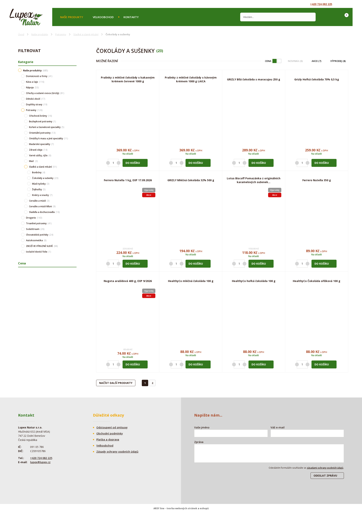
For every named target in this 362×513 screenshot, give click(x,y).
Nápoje (32, 87)
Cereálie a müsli (39, 200)
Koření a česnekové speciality (46, 127)
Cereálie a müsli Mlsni (42, 206)
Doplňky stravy (36, 104)
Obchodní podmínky (109, 433)
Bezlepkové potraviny (42, 121)
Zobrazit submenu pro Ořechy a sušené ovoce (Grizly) (75, 93)
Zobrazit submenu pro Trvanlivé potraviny (75, 223)
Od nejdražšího (274, 61)
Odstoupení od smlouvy (112, 427)
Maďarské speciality (41, 144)
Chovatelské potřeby (39, 234)
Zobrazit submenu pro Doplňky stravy (75, 104)
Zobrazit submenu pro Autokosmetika (75, 240)
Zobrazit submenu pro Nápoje (75, 87)
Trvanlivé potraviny (38, 223)
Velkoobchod (103, 17)
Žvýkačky (38, 189)
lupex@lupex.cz (40, 462)
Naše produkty (71, 17)
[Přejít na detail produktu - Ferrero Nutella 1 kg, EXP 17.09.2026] (127, 215)
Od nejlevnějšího (279, 61)
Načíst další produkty (115, 383)
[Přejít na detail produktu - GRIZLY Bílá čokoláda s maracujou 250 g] (253, 114)
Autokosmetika (36, 240)
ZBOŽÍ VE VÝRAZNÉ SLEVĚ (42, 246)
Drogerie (34, 217)
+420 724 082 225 (321, 4)
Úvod (21, 34)
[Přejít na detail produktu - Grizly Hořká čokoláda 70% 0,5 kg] (316, 114)
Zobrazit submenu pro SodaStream (75, 229)
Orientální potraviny (42, 132)
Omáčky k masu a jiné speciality (48, 138)
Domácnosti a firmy (39, 76)
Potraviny (60, 34)
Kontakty (131, 17)
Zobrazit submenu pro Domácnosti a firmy (75, 76)
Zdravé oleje (38, 149)
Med (33, 161)
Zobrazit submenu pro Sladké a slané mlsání (75, 167)
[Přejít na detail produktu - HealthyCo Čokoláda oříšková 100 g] (316, 316)
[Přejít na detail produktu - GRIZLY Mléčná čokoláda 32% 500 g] (190, 215)
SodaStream (35, 229)
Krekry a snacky (42, 195)
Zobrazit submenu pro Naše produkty (75, 70)
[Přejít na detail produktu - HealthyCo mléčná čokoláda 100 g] (190, 316)
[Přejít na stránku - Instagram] (348, 4)
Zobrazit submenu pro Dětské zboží (75, 99)
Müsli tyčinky (40, 183)
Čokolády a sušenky (45, 178)
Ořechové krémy (40, 115)
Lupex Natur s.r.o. (26, 16)
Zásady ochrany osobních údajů (117, 451)
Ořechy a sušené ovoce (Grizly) (45, 93)
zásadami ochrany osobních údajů (325, 467)
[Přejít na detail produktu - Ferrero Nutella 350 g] (316, 215)
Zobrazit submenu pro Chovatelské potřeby (75, 234)
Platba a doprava (107, 439)
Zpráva (198, 442)
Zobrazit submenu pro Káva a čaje (75, 82)
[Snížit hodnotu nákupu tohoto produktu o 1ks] (108, 163)
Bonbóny (38, 172)
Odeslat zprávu (325, 475)
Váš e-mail (278, 427)
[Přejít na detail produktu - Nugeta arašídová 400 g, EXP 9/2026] (127, 316)
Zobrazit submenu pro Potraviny (75, 110)
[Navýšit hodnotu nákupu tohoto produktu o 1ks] (118, 163)
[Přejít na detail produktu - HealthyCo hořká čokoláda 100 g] (253, 316)
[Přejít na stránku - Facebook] (341, 4)
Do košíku (133, 163)
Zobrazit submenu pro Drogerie (75, 218)
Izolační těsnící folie (38, 251)
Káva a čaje (35, 81)
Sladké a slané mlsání (85, 34)
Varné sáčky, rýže (40, 155)
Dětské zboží (35, 98)
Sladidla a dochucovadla (44, 212)
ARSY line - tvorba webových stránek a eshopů (181, 508)
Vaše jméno (201, 427)
